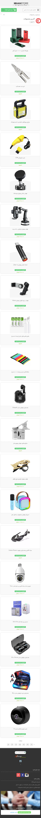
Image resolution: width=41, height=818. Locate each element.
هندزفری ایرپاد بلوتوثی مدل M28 (20, 693)
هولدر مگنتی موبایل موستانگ (20, 193)
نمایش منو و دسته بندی (30, 10)
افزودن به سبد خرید (20, 55)
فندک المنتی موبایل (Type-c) (20, 265)
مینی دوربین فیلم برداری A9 (20, 729)
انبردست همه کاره (20, 86)
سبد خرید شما (9, 10)
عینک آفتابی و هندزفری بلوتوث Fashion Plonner (20, 550)
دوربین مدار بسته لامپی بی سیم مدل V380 (20, 586)
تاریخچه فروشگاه (35, 782)
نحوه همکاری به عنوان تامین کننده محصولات (29, 787)
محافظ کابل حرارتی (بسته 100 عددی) (20, 372)
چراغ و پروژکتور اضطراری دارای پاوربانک (20, 122)
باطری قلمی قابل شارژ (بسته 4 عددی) (20, 336)
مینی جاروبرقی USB (20, 158)
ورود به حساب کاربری (24, 812)
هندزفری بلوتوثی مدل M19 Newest (20, 657)
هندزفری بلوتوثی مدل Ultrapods (20, 407)
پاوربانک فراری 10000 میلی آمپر (20, 50)
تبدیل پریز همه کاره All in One (20, 622)
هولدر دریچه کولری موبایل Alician (20, 300)
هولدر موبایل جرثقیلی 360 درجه (20, 229)
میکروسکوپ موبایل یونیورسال (20, 443)
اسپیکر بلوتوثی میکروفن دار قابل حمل (20, 514)
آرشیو (32, 22)
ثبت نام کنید (13, 812)
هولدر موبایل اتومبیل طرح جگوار (20, 479)
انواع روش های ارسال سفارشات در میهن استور (28, 784)
